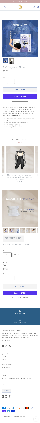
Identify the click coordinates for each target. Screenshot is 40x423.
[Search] (6, 7)
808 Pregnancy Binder (14, 67)
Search (4, 357)
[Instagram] (6, 346)
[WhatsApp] (10, 346)
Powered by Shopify (20, 416)
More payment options (20, 101)
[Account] (33, 7)
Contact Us (5, 359)
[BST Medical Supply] (20, 6)
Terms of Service (7, 365)
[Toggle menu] (2, 7)
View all (20, 142)
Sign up (6, 390)
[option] (20, 38)
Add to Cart (20, 90)
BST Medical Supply (10, 416)
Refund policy (6, 367)
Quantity (6, 77)
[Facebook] (3, 346)
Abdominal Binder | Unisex (16, 244)
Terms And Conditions (9, 362)
